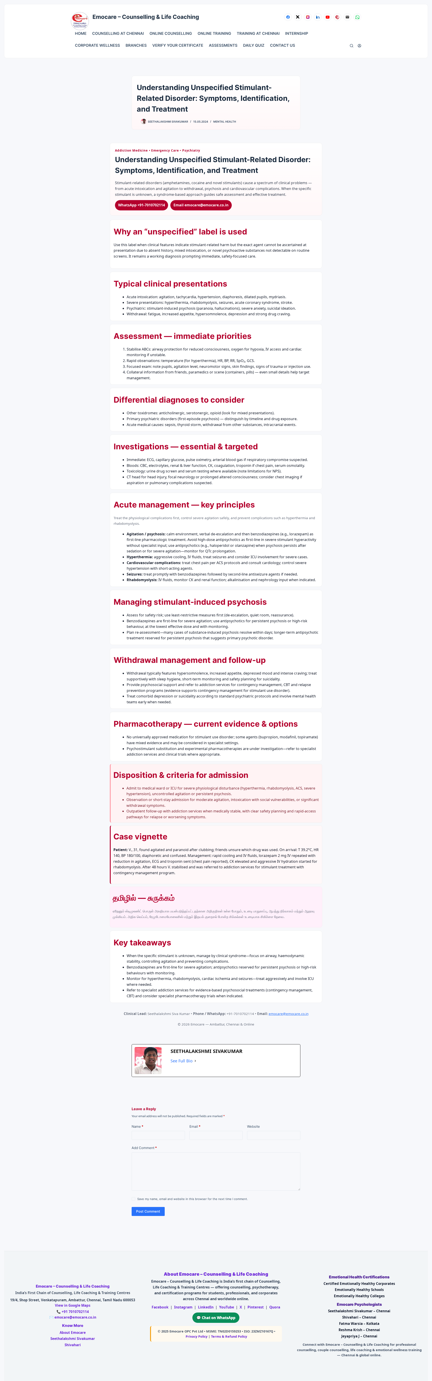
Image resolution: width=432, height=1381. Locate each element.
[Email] (347, 17)
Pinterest (256, 1307)
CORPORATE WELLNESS (97, 45)
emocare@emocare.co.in (288, 1013)
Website (253, 1126)
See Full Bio (182, 1060)
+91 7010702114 (75, 1311)
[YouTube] (327, 17)
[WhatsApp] (357, 17)
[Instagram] (308, 17)
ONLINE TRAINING (214, 33)
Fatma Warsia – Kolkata (359, 1323)
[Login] (359, 45)
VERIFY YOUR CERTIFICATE (177, 45)
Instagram (183, 1307)
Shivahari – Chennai (359, 1317)
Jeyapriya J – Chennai (359, 1336)
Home (81, 33)
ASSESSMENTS (223, 45)
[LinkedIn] (318, 17)
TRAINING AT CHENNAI (258, 33)
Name (137, 1126)
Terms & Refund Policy (229, 1336)
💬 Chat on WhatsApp (215, 1317)
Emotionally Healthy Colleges (359, 1296)
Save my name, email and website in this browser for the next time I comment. (192, 1199)
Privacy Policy (196, 1336)
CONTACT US (282, 45)
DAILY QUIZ (253, 45)
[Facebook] (288, 17)
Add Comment (144, 1148)
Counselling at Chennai (118, 33)
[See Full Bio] (195, 1061)
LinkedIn (206, 1307)
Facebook (160, 1307)
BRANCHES (136, 45)
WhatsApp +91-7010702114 (141, 205)
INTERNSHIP (296, 33)
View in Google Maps (72, 1305)
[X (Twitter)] (298, 17)
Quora (274, 1307)
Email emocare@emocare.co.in (201, 205)
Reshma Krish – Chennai (359, 1330)
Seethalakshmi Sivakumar (72, 1338)
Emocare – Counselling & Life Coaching (145, 17)
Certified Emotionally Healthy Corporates (359, 1283)
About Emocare (73, 1332)
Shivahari (73, 1345)
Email (194, 1126)
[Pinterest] (337, 17)
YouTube (226, 1307)
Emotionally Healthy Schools (359, 1289)
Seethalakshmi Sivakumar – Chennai (359, 1311)
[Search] (351, 45)
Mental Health (224, 121)
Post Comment (148, 1211)
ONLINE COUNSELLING (170, 33)
